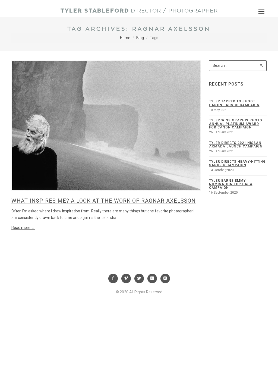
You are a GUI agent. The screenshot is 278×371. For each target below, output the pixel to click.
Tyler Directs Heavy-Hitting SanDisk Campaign (237, 163)
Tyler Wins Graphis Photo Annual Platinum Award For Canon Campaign (235, 123)
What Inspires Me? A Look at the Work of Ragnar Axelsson (103, 200)
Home (125, 38)
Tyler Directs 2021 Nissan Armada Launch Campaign (236, 144)
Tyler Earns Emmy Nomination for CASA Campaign (230, 184)
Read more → (23, 227)
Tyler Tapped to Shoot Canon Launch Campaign (234, 103)
